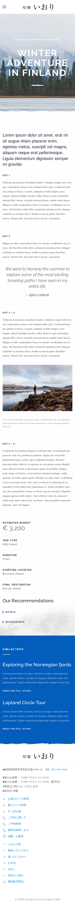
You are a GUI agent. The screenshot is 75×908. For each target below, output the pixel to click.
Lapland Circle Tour (24, 702)
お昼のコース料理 (18, 798)
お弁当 (12, 862)
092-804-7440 (59, 769)
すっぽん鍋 (14, 811)
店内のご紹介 (16, 875)
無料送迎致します (18, 830)
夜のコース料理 (17, 805)
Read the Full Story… (18, 690)
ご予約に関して (17, 817)
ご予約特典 (14, 823)
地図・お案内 (16, 836)
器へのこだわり (17, 856)
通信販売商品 (16, 881)
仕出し (12, 869)
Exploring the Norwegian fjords (37, 664)
